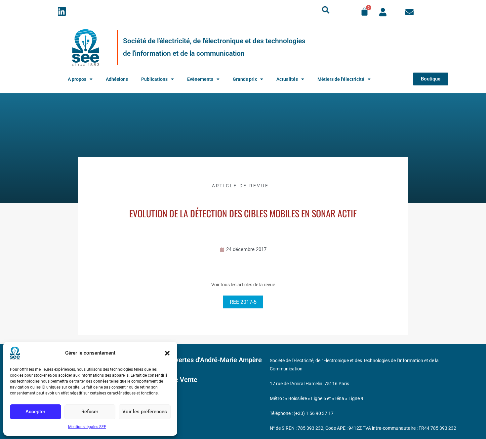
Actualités (287, 79)
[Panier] (364, 11)
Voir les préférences (144, 412)
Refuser (89, 412)
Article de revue (240, 185)
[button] (167, 353)
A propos (77, 79)
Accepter (35, 412)
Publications (154, 79)
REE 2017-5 (243, 302)
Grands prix (245, 79)
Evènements (200, 79)
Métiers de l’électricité (340, 79)
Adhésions (117, 79)
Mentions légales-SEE (87, 426)
